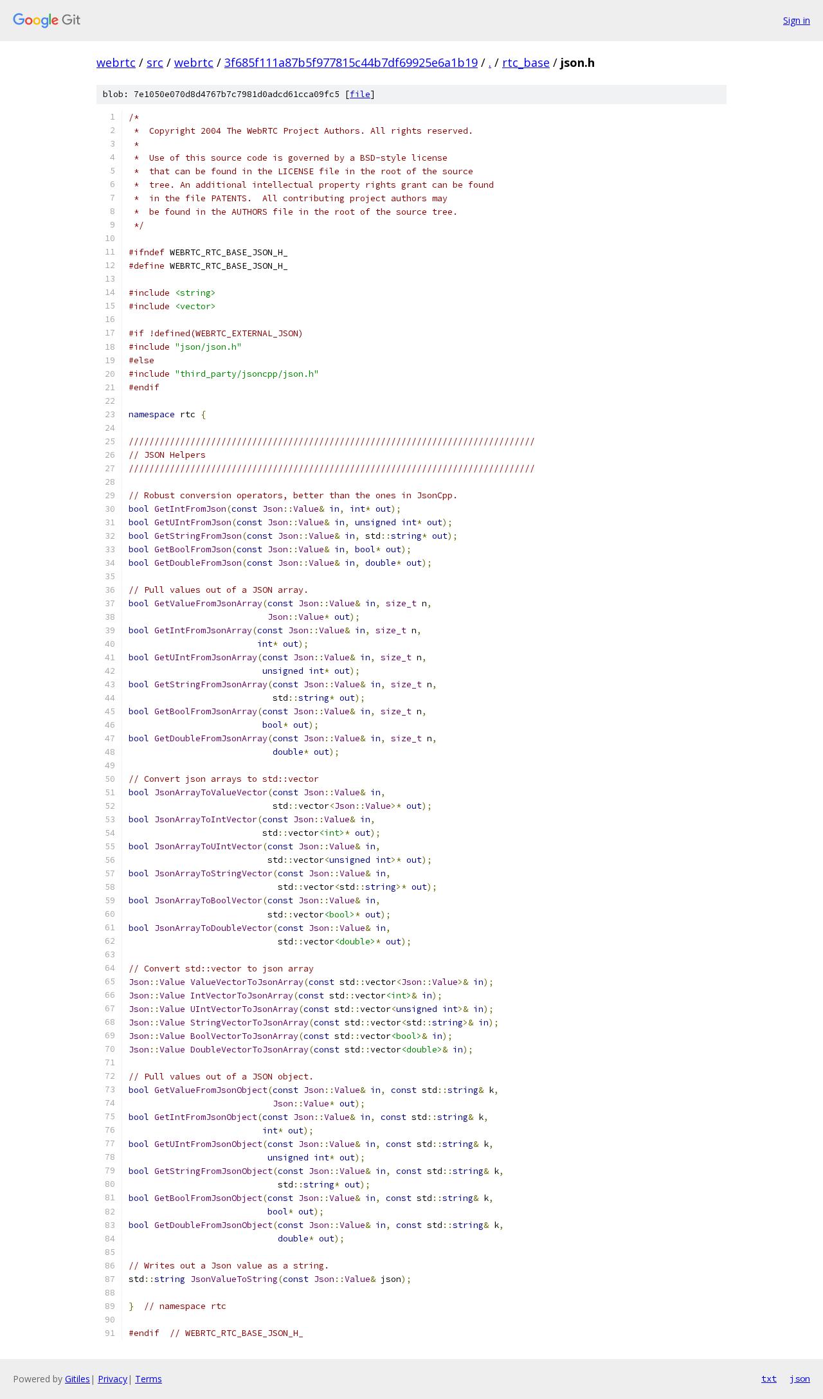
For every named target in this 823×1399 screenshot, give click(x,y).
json (800, 1378)
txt (769, 1378)
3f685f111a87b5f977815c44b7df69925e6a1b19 (351, 62)
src (155, 62)
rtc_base (526, 62)
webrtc (116, 62)
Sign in (796, 20)
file (360, 94)
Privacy (112, 1379)
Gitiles (77, 1379)
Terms (148, 1379)
